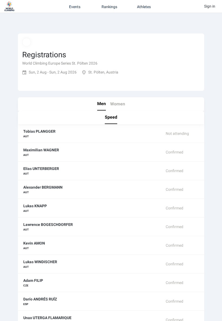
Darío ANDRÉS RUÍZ (40, 299)
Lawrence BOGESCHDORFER (48, 224)
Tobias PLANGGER (39, 131)
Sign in (209, 6)
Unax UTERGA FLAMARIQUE (47, 318)
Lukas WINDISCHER (40, 262)
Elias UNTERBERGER (41, 168)
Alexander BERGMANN (43, 187)
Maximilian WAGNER (41, 150)
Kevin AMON (34, 243)
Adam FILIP (33, 280)
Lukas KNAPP (35, 206)
